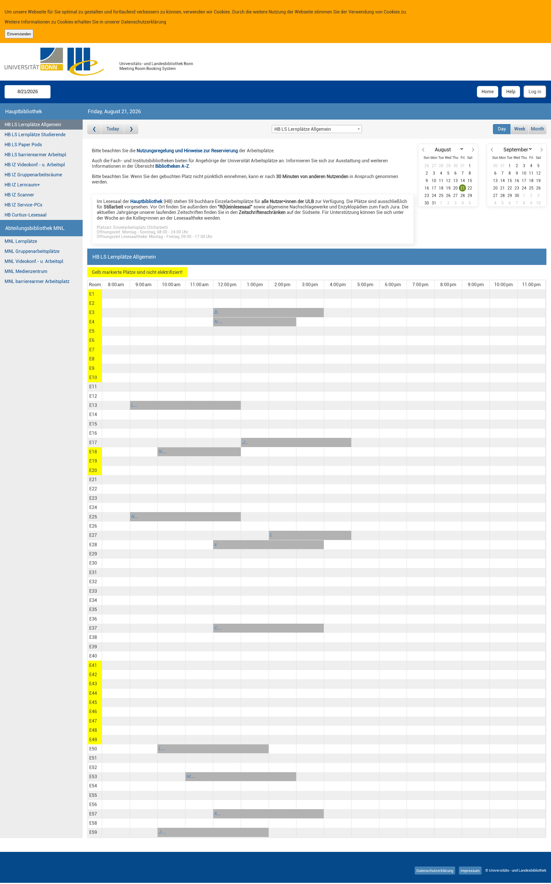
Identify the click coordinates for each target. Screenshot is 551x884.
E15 (93, 424)
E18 (93, 451)
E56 (93, 804)
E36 (93, 619)
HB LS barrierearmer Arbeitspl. (36, 154)
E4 (91, 322)
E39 (93, 646)
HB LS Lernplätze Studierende (35, 134)
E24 (93, 507)
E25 (93, 517)
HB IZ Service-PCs (23, 205)
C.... (218, 628)
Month (537, 129)
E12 (93, 396)
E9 (91, 368)
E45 (93, 702)
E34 (93, 600)
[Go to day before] (94, 129)
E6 (91, 340)
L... (134, 405)
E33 (93, 591)
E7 (91, 349)
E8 (91, 359)
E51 (93, 758)
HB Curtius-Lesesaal (25, 215)
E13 (93, 405)
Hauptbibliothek (146, 201)
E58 (93, 823)
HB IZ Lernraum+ (22, 185)
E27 (93, 535)
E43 (93, 683)
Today (112, 129)
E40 (93, 656)
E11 (93, 386)
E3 (91, 312)
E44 (93, 693)
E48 (93, 730)
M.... (190, 776)
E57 (93, 814)
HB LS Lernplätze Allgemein (33, 124)
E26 (93, 526)
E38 (93, 637)
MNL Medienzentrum (26, 271)
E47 (93, 721)
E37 (93, 628)
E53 (93, 776)
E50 (93, 749)
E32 (93, 581)
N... (134, 516)
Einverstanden (19, 34)
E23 (93, 498)
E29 (93, 554)
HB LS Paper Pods (23, 144)
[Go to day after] (131, 129)
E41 (93, 665)
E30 (93, 563)
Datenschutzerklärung (143, 22)
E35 (93, 609)
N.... (218, 321)
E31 (93, 572)
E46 (93, 711)
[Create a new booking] (115, 293)
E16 (93, 433)
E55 (93, 795)
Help (510, 91)
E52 (93, 767)
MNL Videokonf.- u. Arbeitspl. (34, 261)
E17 (93, 442)
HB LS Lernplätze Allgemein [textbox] (302, 129)
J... (245, 442)
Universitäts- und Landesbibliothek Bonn (156, 63)
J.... (162, 832)
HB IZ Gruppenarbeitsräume (33, 174)
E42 (93, 674)
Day (502, 129)
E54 (93, 786)
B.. (216, 312)
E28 (93, 544)
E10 (93, 377)
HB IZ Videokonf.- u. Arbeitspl (35, 164)
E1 (91, 294)
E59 (93, 832)
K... (217, 813)
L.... (162, 748)
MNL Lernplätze (21, 241)
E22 (93, 488)
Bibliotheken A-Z (172, 166)
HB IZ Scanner (19, 195)
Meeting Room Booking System (147, 68)
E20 (93, 470)
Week (519, 129)
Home (488, 91)
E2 (91, 303)
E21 (93, 479)
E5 (91, 331)
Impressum (470, 870)
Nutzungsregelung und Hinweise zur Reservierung (187, 150)
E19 (93, 461)
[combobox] (317, 129)
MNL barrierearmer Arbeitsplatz (37, 281)
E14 (93, 414)
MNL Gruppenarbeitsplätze (32, 251)
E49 (93, 739)
